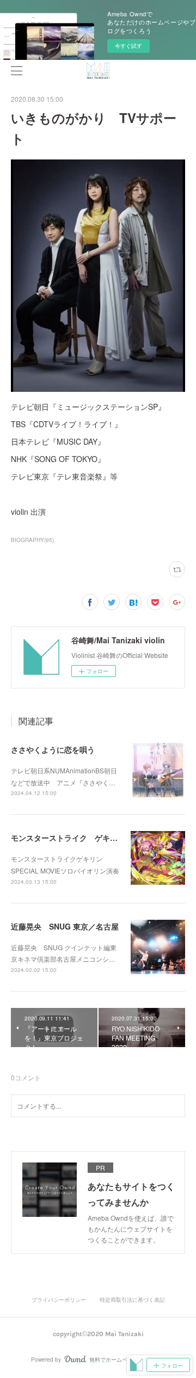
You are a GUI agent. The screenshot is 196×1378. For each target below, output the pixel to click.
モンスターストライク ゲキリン (68, 837)
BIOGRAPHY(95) (32, 540)
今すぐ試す (128, 46)
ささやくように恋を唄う (53, 749)
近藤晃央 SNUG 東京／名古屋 (65, 926)
